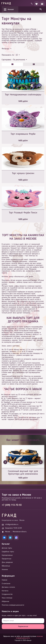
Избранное (5, 601)
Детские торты (7, 548)
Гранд (6, 3)
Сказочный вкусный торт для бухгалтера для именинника (23, 472)
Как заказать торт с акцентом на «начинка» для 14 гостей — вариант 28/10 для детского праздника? (22, 418)
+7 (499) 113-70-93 (12, 505)
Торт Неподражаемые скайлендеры (23, 94)
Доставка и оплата (8, 587)
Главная (4, 580)
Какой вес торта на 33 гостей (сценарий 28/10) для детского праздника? (21, 395)
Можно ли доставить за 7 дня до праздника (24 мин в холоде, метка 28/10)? (23, 415)
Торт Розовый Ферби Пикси (23, 212)
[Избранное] (36, 3)
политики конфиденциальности (29, 637)
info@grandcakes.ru (11, 524)
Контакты (5, 591)
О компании (6, 584)
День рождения (7, 562)
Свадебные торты (8, 552)
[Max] (16, 537)
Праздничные (6, 559)
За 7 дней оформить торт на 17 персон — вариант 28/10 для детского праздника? (21, 399)
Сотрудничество (7, 594)
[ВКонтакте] (4, 537)
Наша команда (7, 598)
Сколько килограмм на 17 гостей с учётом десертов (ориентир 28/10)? (22, 411)
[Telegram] (10, 537)
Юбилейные (6, 566)
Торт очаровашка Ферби (23, 134)
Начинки (5, 569)
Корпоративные (7, 555)
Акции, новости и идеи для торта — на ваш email (19, 615)
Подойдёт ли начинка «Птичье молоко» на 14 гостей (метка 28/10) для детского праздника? (22, 403)
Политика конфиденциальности (13, 605)
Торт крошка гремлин (23, 173)
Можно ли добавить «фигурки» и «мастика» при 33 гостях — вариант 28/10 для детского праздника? (21, 407)
